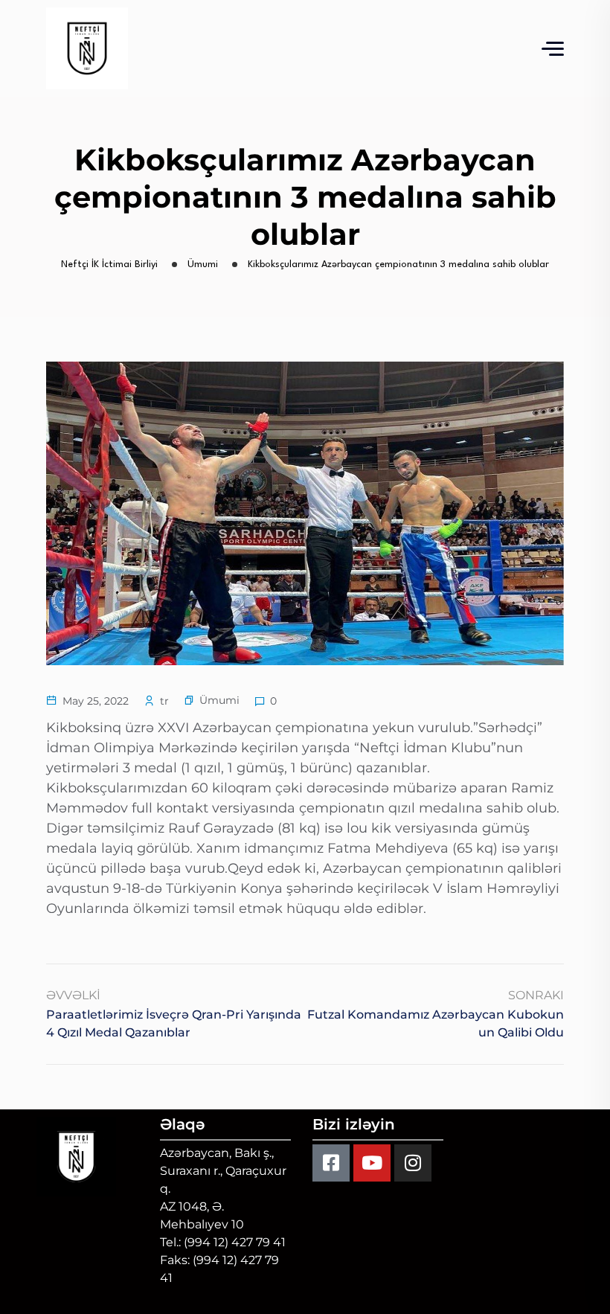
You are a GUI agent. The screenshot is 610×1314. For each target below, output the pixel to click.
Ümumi (219, 700)
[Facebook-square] (331, 1163)
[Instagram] (412, 1163)
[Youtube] (372, 1163)
